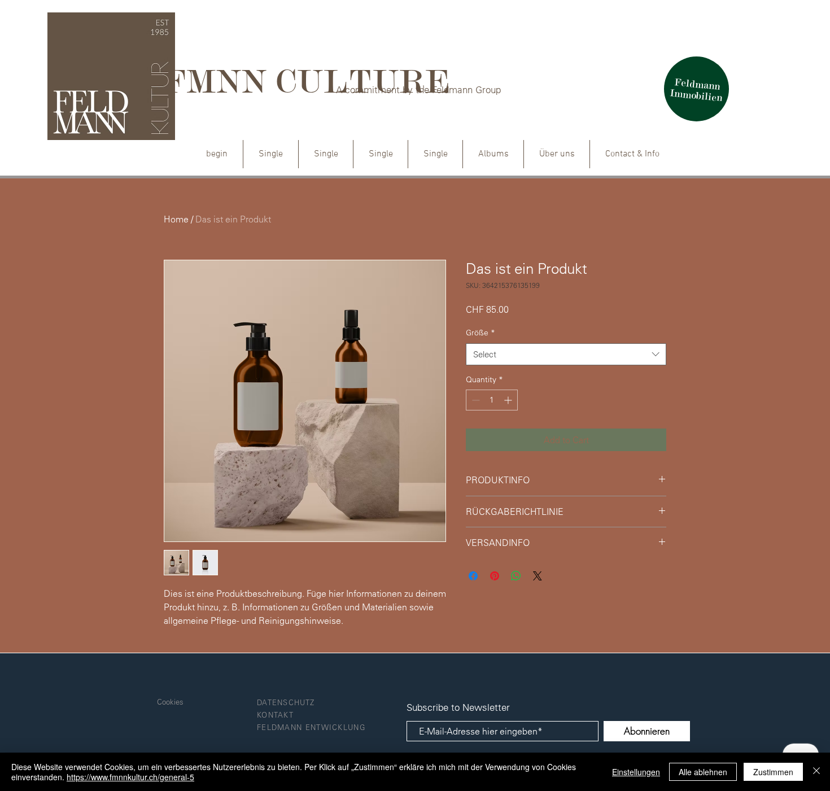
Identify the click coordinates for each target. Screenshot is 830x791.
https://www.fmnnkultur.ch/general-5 (130, 777)
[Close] (816, 772)
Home (176, 219)
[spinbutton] (492, 400)
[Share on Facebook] (473, 576)
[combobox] (566, 354)
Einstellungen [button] (636, 771)
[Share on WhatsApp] (516, 576)
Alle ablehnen (703, 771)
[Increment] (509, 400)
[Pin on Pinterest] (494, 576)
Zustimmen (773, 771)
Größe (480, 332)
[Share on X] (537, 576)
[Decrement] (475, 400)
